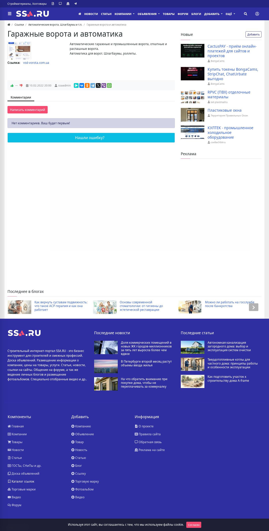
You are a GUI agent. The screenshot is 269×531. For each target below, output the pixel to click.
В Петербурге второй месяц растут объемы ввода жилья (146, 363)
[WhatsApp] (109, 85)
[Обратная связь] (61, 3)
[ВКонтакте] (81, 85)
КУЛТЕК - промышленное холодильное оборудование (230, 132)
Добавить (253, 34)
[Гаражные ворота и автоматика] (19, 50)
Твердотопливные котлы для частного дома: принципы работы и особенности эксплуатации (233, 363)
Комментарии (21, 97)
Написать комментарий (27, 110)
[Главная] (80, 13)
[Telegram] (76, 3)
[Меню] (9, 14)
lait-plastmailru (219, 102)
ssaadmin (64, 85)
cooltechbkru (218, 142)
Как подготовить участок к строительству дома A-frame (228, 378)
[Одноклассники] (87, 85)
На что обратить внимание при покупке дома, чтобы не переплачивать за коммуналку (144, 383)
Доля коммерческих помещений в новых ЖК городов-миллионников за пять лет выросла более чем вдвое (146, 348)
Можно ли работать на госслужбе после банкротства (229, 304)
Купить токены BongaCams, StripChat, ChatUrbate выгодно (233, 74)
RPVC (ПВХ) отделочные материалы (229, 94)
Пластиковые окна (225, 110)
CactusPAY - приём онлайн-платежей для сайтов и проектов (232, 51)
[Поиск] (245, 14)
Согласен (193, 525)
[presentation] (15, 307)
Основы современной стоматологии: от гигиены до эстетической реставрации (141, 306)
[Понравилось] (12, 85)
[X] (98, 85)
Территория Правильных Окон (229, 115)
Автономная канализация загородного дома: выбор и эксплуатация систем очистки (229, 346)
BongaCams (217, 61)
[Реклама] (69, 3)
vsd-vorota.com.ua (36, 62)
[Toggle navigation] (257, 14)
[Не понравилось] (21, 85)
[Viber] (103, 85)
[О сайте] (53, 3)
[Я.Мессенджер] (76, 85)
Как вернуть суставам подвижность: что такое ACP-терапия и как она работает (60, 306)
